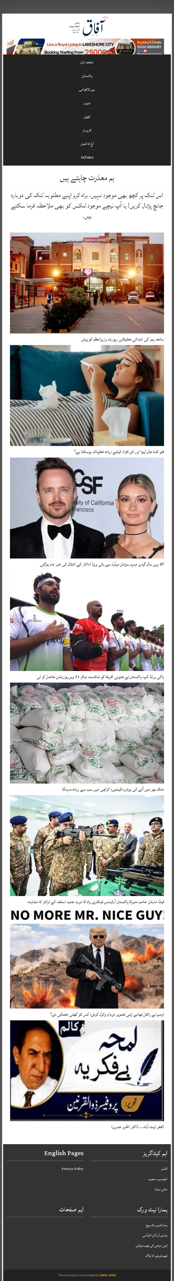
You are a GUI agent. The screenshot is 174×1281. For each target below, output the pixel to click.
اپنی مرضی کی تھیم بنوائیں (151, 1245)
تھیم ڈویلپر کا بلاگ (156, 1255)
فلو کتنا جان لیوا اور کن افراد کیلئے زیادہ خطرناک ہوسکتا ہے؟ (119, 451)
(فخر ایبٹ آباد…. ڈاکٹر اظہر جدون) (137, 1126)
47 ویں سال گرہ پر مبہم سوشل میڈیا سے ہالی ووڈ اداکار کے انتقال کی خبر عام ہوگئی (102, 564)
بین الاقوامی (87, 89)
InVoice (87, 157)
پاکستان (87, 75)
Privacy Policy (73, 1169)
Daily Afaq (108, 1275)
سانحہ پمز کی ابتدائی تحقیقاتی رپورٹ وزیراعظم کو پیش (122, 339)
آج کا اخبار (87, 143)
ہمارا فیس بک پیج (156, 1225)
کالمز (164, 1169)
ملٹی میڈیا (161, 1189)
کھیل (87, 116)
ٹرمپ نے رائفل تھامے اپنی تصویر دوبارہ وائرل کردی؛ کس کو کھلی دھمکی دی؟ (107, 1014)
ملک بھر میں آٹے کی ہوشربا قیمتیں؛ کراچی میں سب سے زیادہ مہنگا (113, 789)
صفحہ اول (87, 62)
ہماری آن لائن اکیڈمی (155, 1235)
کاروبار (87, 130)
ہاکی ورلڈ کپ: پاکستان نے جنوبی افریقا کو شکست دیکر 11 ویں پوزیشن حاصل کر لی (100, 676)
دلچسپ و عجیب (157, 1179)
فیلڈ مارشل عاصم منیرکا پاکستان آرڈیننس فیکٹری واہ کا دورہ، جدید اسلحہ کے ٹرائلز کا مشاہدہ (96, 901)
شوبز (87, 103)
